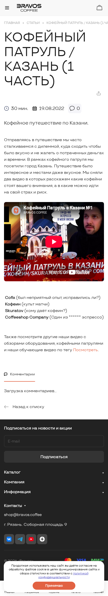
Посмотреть (85, 350)
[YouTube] (31, 539)
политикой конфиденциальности (63, 575)
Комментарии (22, 374)
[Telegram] (20, 539)
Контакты (13, 505)
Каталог (12, 472)
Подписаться (54, 457)
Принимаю (54, 585)
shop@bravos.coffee (23, 514)
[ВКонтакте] (9, 539)
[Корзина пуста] (99, 7)
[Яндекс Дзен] (42, 539)
